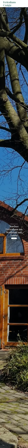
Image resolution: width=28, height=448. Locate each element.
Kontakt (14, 238)
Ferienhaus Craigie (9, 3)
